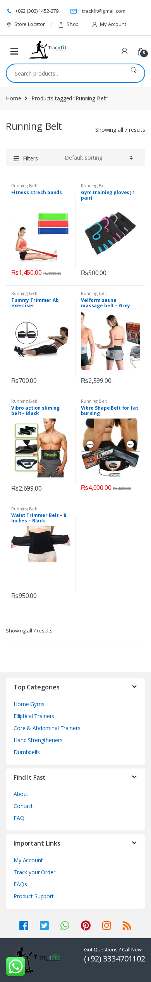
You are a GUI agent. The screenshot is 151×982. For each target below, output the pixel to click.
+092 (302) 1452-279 (36, 10)
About (21, 794)
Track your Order (34, 872)
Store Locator (29, 24)
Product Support (34, 896)
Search (133, 73)
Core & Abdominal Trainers (47, 728)
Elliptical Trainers (34, 716)
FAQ (19, 818)
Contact (23, 806)
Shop (73, 24)
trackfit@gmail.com (103, 10)
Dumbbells (27, 752)
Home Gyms (29, 704)
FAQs (20, 884)
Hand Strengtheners (38, 740)
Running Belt (24, 185)
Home (13, 98)
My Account (113, 24)
